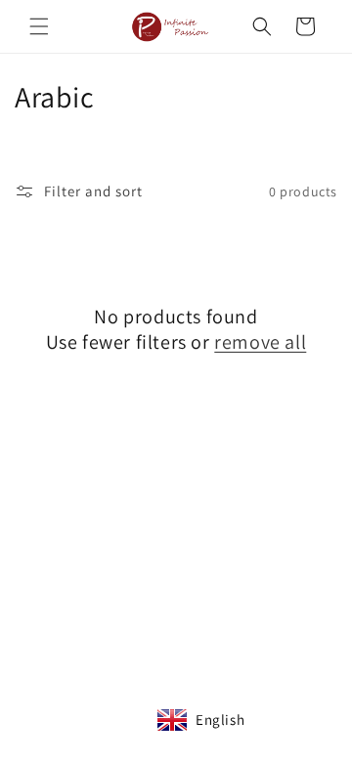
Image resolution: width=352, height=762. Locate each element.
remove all (260, 342)
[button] (39, 26)
